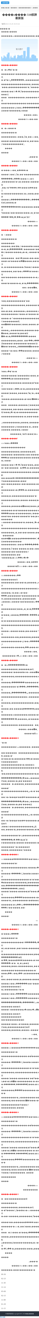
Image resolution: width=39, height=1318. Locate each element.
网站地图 (2, 1317)
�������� (25, 8)
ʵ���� (13, 8)
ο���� (5, 3)
